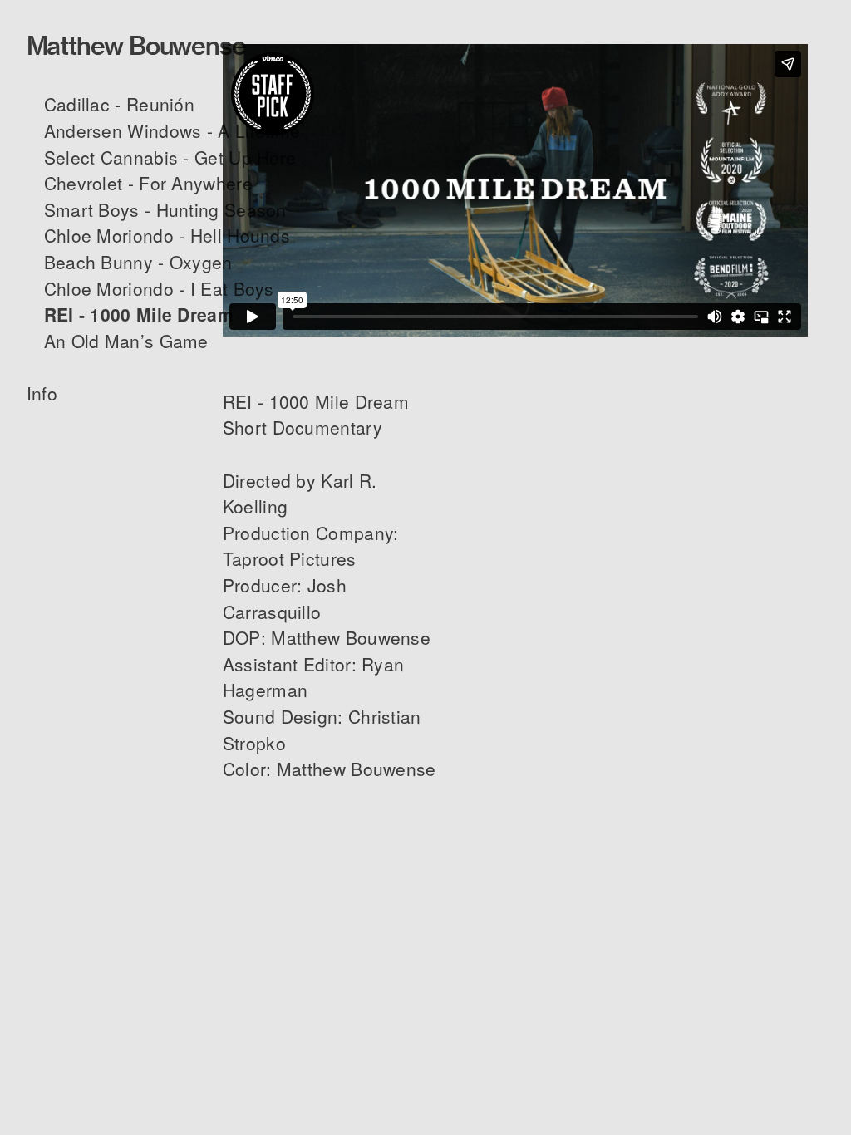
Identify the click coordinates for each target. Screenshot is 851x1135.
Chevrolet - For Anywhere (148, 182)
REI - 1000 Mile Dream (139, 314)
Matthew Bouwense (136, 46)
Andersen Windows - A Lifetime (172, 130)
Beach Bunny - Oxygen (138, 261)
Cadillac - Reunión (119, 103)
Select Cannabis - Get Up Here (170, 157)
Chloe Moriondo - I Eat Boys (159, 288)
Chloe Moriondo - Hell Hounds (167, 235)
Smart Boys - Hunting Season (165, 209)
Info (45, 393)
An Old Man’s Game (126, 340)
